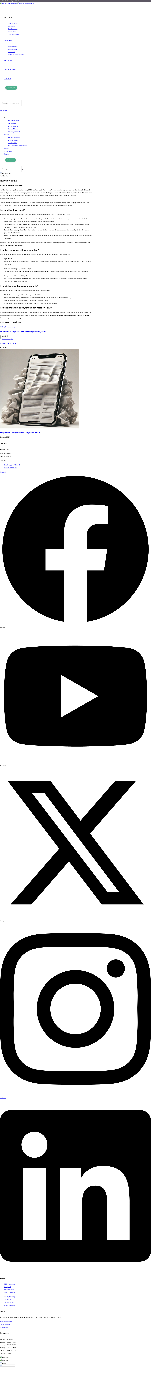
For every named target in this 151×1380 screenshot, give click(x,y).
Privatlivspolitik (13, 140)
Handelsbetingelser (14, 137)
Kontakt (6, 134)
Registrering (8, 151)
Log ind (6, 154)
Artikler (6, 148)
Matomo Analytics (8, 343)
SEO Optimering (13, 120)
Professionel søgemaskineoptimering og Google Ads (23, 331)
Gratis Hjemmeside (14, 132)
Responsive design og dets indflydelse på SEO (20, 432)
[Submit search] (23, 169)
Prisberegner (10, 160)
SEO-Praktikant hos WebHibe (17, 145)
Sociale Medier (13, 129)
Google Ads (12, 123)
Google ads (7, 1287)
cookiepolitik (12, 143)
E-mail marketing (13, 126)
